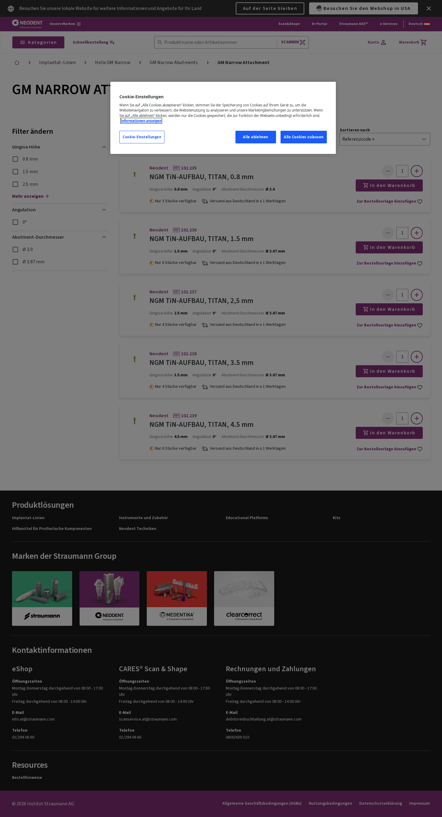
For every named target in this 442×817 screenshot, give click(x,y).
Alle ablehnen (255, 137)
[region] (223, 118)
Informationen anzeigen (141, 120)
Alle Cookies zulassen (304, 137)
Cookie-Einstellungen (142, 137)
